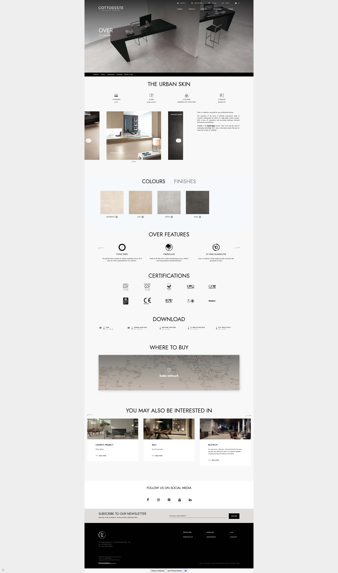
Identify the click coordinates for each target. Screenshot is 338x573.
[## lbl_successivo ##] (178, 140)
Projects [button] (204, 9)
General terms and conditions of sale (219, 563)
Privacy (201, 563)
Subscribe (234, 516)
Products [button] (192, 9)
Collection (96, 74)
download (119, 74)
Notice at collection (158, 571)
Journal (230, 9)
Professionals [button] (217, 9)
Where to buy (128, 74)
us (238, 3)
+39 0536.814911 (106, 544)
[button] (101, 248)
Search (227, 3)
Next (248, 415)
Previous (89, 415)
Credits (237, 563)
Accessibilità (232, 563)
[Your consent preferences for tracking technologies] (3, 570)
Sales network (198, 3)
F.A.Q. (232, 532)
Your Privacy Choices (174, 571)
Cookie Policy (207, 563)
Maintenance (211, 537)
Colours (103, 74)
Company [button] (179, 9)
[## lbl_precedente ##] (88, 140)
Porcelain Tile (188, 537)
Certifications (111, 74)
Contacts (183, 3)
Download (210, 532)
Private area (187, 532)
